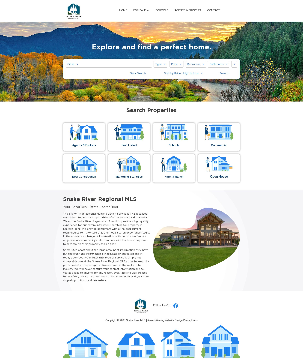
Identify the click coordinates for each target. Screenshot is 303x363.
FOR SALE (139, 10)
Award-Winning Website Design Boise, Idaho (172, 320)
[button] (109, 64)
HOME (123, 10)
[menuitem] (109, 64)
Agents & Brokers (84, 145)
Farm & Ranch (174, 177)
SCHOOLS (161, 10)
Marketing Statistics (129, 177)
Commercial (219, 145)
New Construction (84, 177)
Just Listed (129, 145)
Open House (219, 177)
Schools (174, 145)
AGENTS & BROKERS (188, 10)
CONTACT (213, 10)
